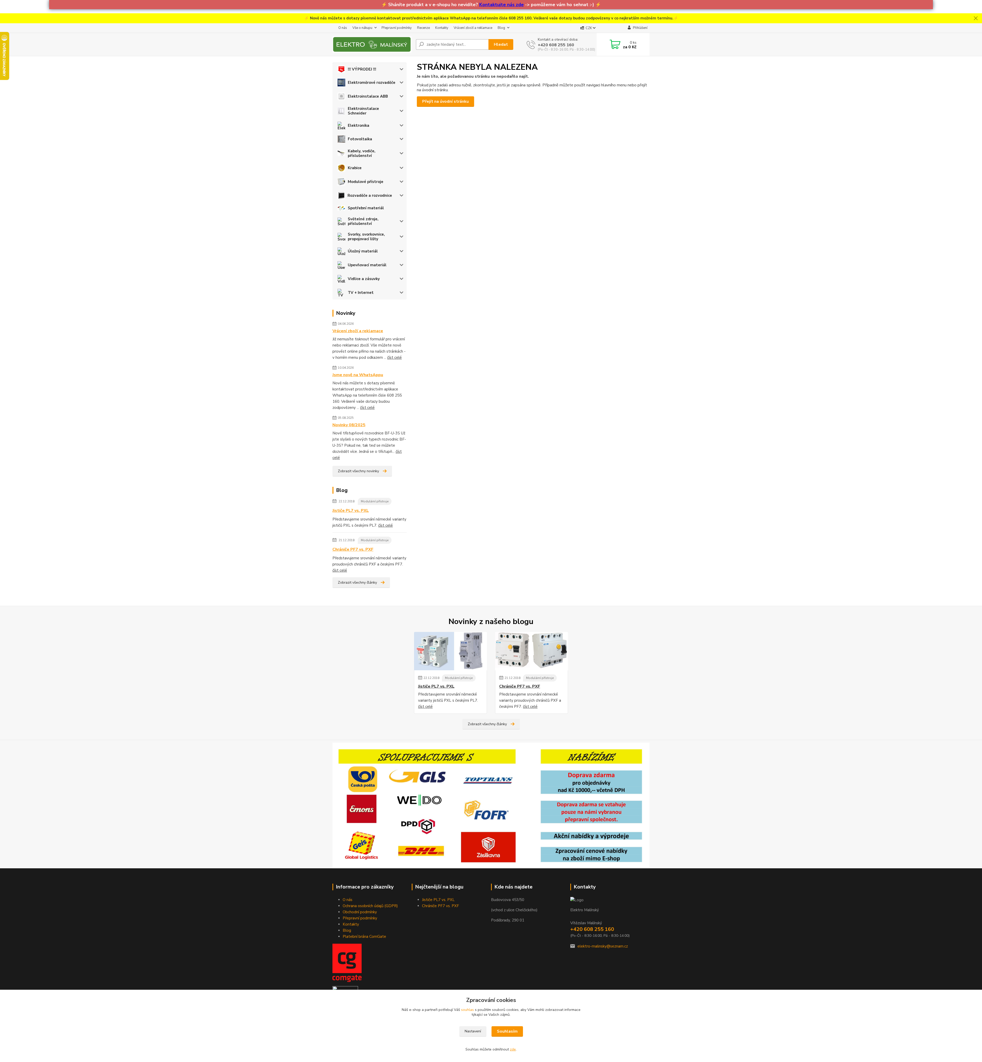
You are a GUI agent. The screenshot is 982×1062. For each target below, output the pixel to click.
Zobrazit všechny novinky (358, 471)
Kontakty (441, 28)
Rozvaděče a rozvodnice (370, 195)
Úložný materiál (363, 251)
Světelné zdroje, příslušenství (363, 221)
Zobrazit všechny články (357, 582)
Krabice (355, 167)
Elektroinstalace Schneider (363, 111)
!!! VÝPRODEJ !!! (362, 69)
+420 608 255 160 (556, 45)
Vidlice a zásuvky (364, 278)
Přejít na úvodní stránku (445, 101)
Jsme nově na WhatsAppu (357, 375)
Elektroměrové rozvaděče (371, 82)
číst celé (394, 357)
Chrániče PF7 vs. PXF (352, 549)
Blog (501, 28)
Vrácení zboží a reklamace (473, 28)
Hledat (501, 44)
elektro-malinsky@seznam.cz (602, 946)
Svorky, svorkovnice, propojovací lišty (366, 236)
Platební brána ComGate (364, 936)
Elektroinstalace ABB (368, 96)
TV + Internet (361, 292)
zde (513, 1049)
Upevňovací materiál (367, 265)
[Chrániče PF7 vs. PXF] (531, 651)
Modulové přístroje (365, 181)
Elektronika (358, 125)
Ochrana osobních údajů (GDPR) (370, 905)
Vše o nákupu (362, 28)
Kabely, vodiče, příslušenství (361, 153)
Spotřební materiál (366, 208)
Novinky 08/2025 (348, 425)
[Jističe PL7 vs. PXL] (450, 651)
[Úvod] (372, 44)
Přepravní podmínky (397, 28)
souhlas (467, 1009)
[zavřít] (976, 18)
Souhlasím (507, 1031)
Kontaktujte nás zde (501, 5)
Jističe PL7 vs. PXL (350, 510)
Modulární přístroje (374, 501)
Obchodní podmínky (360, 912)
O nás (342, 28)
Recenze (423, 28)
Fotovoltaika (360, 139)
